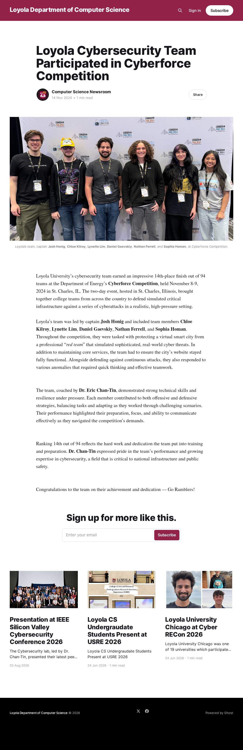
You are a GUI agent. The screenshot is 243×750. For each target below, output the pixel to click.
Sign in (195, 10)
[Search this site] (180, 10)
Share (198, 95)
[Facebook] (147, 711)
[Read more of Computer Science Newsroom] (42, 94)
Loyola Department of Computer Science (70, 9)
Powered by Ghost (219, 713)
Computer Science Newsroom (81, 91)
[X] (138, 711)
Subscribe (219, 10)
